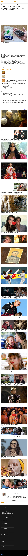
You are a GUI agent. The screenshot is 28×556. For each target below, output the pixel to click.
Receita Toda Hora (3, 10)
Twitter (2, 539)
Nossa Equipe (3, 531)
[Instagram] (15, 500)
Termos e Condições (4, 523)
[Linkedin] (12, 500)
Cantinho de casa (9, 56)
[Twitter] (14, 500)
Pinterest (3, 546)
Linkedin (3, 544)
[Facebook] (13, 500)
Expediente (3, 526)
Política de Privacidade (4, 528)
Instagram (3, 541)
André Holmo (3, 13)
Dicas (7, 10)
